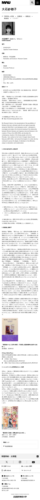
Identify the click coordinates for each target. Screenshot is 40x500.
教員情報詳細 (8, 446)
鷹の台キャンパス (9, 476)
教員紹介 (6, 18)
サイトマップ (27, 470)
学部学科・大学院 (9, 16)
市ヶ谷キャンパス (28, 476)
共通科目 (19, 16)
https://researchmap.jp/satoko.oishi (13, 118)
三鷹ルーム (7, 484)
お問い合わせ (7, 470)
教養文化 (28, 16)
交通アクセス (7, 466)
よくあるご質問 (27, 466)
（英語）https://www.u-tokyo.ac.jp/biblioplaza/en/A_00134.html (21, 363)
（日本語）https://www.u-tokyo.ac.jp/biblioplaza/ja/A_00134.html (14, 360)
